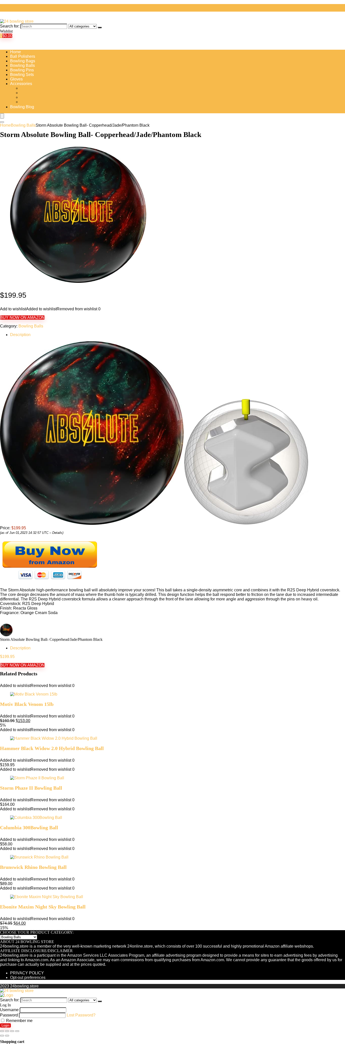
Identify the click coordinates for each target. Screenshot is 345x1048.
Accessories (21, 83)
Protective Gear (34, 102)
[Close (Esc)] (2, 1031)
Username (9, 1010)
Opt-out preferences (27, 977)
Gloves (16, 79)
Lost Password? (81, 1015)
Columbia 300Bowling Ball (29, 827)
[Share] (7, 1031)
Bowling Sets (22, 74)
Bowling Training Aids (39, 93)
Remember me (19, 1020)
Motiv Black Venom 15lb (27, 704)
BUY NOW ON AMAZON (22, 317)
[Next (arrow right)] (7, 1035)
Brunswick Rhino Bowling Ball (33, 867)
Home (15, 52)
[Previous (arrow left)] (2, 1035)
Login (5, 1025)
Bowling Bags (22, 61)
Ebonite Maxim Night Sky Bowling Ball (43, 906)
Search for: (9, 26)
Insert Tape (30, 97)
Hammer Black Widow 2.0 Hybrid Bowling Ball (52, 748)
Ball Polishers (22, 56)
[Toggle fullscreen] (12, 1031)
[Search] (100, 27)
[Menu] (2, 116)
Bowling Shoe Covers (39, 88)
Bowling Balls (22, 65)
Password (9, 1015)
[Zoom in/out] (17, 1031)
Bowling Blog (22, 107)
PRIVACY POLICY (27, 973)
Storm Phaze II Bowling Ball (31, 788)
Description (20, 335)
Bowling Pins (22, 70)
